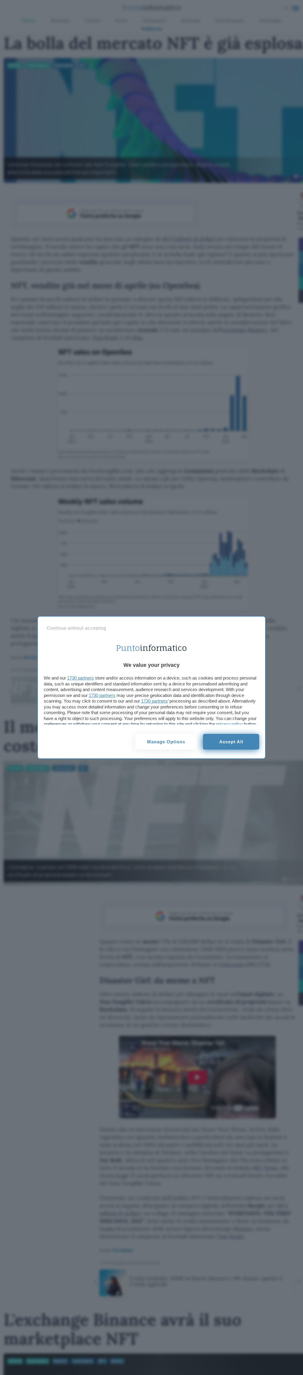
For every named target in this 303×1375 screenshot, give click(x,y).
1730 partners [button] (80, 677)
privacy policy (229, 723)
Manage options (166, 741)
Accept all (231, 741)
